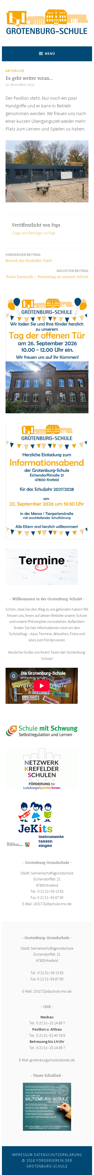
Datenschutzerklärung (58, 1154)
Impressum (22, 1154)
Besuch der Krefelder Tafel (29, 257)
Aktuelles (15, 70)
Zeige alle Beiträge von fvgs (33, 232)
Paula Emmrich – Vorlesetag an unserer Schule (47, 273)
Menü (50, 53)
